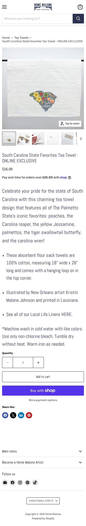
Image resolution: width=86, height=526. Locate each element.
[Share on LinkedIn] (21, 415)
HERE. (67, 314)
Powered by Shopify (43, 518)
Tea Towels (21, 37)
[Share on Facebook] (5, 415)
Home (6, 37)
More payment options (43, 400)
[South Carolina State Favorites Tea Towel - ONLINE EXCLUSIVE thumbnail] (23, 138)
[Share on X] (13, 415)
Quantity (7, 353)
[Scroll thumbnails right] (80, 138)
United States (41, 501)
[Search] (78, 18)
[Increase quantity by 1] (38, 362)
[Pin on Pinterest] (29, 415)
